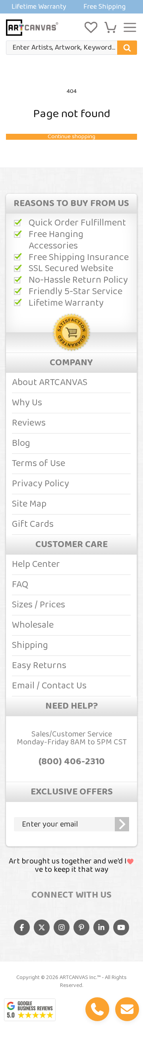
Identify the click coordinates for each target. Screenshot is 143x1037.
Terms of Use (38, 463)
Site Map (29, 504)
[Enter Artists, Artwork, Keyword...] (127, 47)
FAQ (20, 584)
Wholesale (33, 625)
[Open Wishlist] (91, 27)
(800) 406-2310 (72, 761)
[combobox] (71, 47)
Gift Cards (33, 524)
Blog (21, 443)
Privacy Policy (40, 484)
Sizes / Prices (38, 605)
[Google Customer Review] (30, 1009)
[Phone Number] (97, 1009)
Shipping (30, 645)
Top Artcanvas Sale (71, 6)
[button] (110, 27)
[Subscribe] (122, 824)
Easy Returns (39, 665)
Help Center (36, 564)
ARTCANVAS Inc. (78, 977)
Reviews (29, 423)
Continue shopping (71, 137)
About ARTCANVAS (49, 382)
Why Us (27, 403)
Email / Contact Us (49, 686)
